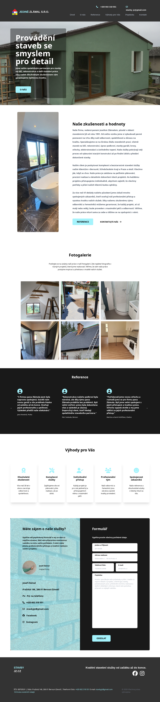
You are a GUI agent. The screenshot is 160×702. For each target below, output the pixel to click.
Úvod (72, 15)
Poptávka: (98, 575)
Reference (95, 15)
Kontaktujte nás (109, 221)
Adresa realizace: (101, 555)
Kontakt (143, 15)
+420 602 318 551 (108, 7)
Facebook (31, 615)
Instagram (32, 622)
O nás (82, 15)
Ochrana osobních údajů (24, 692)
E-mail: (120, 565)
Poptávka (129, 15)
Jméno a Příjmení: (101, 545)
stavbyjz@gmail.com (37, 609)
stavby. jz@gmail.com (136, 10)
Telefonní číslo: (100, 565)
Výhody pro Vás (112, 15)
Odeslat (101, 638)
